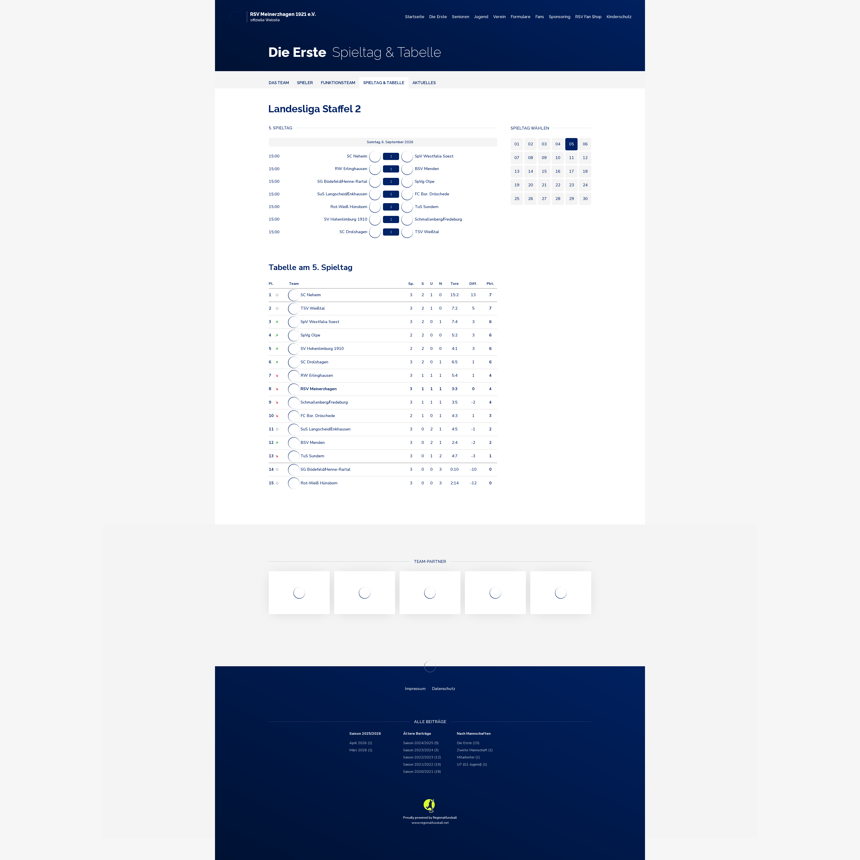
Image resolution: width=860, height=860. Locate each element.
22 (557, 184)
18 (585, 171)
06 (585, 144)
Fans (539, 16)
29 (571, 198)
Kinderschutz (619, 16)
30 (585, 198)
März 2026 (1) (360, 750)
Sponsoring (559, 16)
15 (544, 171)
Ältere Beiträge (417, 733)
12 (585, 157)
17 (571, 171)
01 (516, 144)
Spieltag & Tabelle (383, 82)
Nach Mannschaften (474, 733)
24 (585, 184)
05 (571, 144)
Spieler (305, 82)
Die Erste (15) (468, 743)
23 (571, 184)
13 (516, 171)
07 (516, 157)
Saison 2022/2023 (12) (422, 757)
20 (530, 184)
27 (544, 198)
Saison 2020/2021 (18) (422, 771)
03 (544, 144)
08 (530, 157)
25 (516, 198)
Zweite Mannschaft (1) (475, 750)
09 (544, 157)
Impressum (415, 688)
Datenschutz (443, 688)
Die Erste (438, 16)
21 (544, 184)
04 (557, 144)
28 (557, 198)
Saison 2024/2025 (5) (421, 743)
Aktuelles (424, 82)
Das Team (279, 82)
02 (530, 144)
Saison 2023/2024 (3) (421, 750)
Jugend (481, 16)
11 (571, 157)
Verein (499, 16)
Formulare (521, 16)
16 (557, 171)
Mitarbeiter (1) (468, 757)
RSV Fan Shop (588, 16)
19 (516, 184)
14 (530, 171)
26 (530, 198)
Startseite (414, 16)
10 (557, 157)
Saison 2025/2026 (365, 733)
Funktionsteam (338, 82)
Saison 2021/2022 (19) (422, 764)
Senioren (460, 16)
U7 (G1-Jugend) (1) (472, 764)
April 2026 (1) (360, 743)
